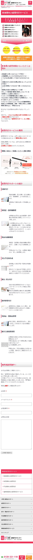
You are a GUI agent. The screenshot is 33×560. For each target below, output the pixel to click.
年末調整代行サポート (7, 516)
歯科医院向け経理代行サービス (13, 491)
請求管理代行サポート (7, 520)
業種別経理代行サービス (7, 528)
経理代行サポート (6, 503)
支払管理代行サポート (7, 524)
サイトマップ (4, 532)
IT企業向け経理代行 (10, 486)
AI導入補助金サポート (7, 499)
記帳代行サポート (6, 507)
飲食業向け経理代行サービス (12, 476)
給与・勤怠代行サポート (7, 511)
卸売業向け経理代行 (10, 481)
